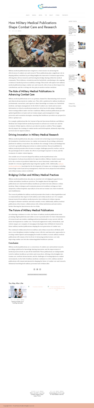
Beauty (51, 15)
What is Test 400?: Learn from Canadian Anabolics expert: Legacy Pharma (37, 394)
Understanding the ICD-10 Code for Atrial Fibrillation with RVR (56, 393)
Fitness (57, 15)
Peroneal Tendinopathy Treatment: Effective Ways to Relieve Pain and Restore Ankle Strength (73, 30)
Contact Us (72, 103)
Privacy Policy (72, 106)
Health (27, 15)
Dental (40, 15)
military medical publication (37, 274)
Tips (46, 15)
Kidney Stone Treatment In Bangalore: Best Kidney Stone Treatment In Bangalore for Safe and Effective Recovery (72, 47)
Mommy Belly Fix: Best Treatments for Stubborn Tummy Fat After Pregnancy (73, 77)
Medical (34, 15)
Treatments (65, 15)
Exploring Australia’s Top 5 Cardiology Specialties (17, 302)
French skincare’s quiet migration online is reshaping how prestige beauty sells (73, 64)
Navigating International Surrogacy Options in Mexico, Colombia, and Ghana (73, 91)
